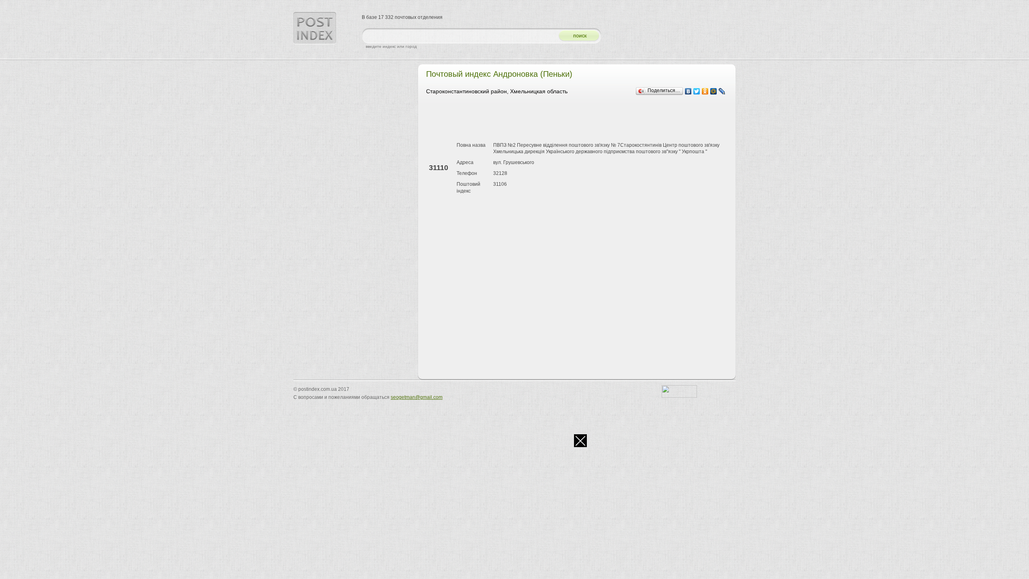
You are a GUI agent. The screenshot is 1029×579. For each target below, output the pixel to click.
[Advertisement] (572, 120)
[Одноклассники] (705, 91)
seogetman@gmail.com (417, 397)
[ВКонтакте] (688, 91)
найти (576, 36)
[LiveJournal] (722, 91)
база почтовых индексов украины (314, 28)
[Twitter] (697, 91)
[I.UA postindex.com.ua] (679, 396)
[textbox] (458, 36)
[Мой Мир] (713, 91)
